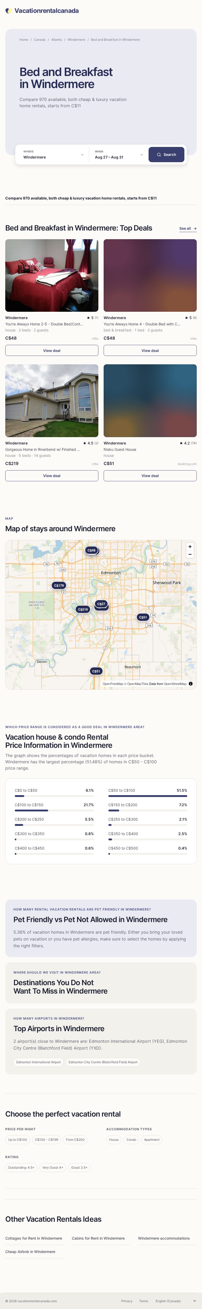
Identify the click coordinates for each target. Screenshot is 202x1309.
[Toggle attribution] (191, 684)
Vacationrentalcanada (46, 10)
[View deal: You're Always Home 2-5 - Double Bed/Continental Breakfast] (51, 275)
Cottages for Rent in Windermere (33, 1238)
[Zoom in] (190, 546)
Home (23, 40)
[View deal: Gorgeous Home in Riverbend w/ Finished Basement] (51, 400)
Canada (40, 40)
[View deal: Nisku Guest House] (150, 400)
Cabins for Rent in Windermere (98, 1238)
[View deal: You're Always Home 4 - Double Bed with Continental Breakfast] (150, 275)
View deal (51, 350)
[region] (101, 614)
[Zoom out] (190, 554)
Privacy (127, 1301)
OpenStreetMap (175, 683)
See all (188, 228)
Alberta (56, 40)
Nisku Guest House (120, 449)
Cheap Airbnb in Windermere (30, 1251)
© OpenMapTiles (136, 683)
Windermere (76, 40)
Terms (143, 1301)
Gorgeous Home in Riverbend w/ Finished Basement (49, 449)
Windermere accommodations (164, 1238)
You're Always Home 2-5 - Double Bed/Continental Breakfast (57, 324)
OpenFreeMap (113, 683)
